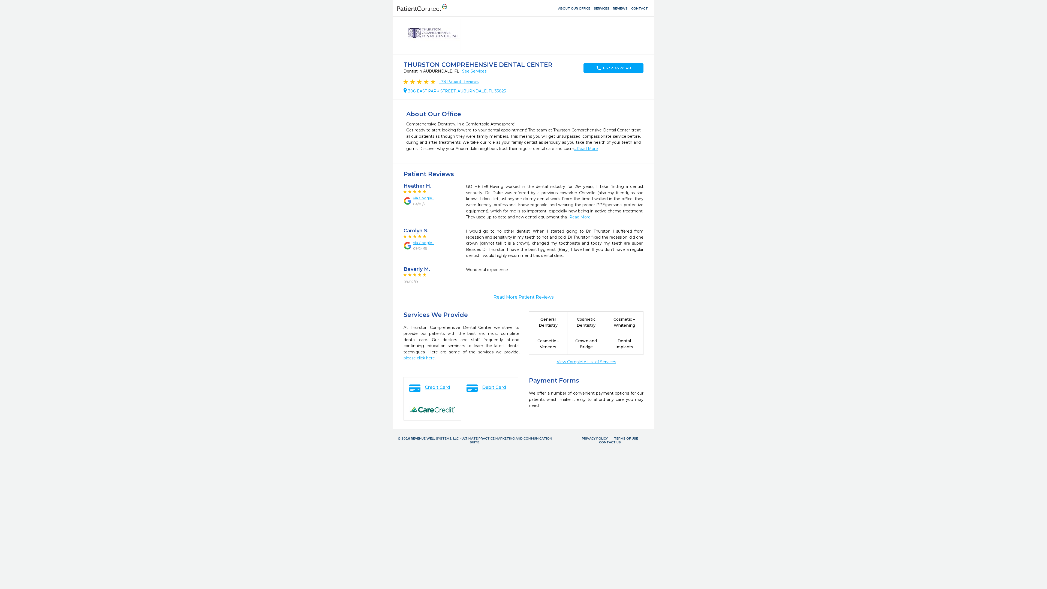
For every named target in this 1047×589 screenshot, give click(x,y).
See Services (474, 71)
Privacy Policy (595, 438)
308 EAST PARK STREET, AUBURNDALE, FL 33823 (457, 91)
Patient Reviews (459, 81)
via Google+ (423, 198)
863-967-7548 (613, 68)
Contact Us (610, 442)
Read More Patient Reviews (523, 297)
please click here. (420, 358)
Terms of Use (626, 438)
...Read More (586, 148)
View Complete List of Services (586, 361)
